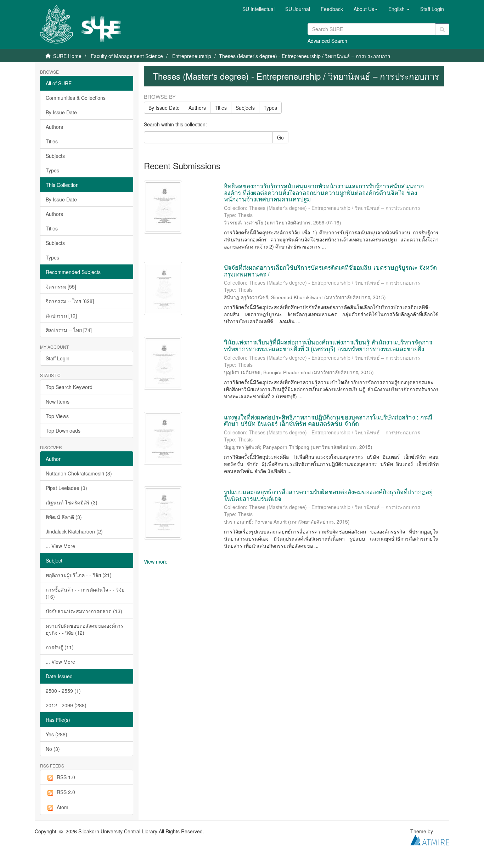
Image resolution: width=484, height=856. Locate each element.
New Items (57, 401)
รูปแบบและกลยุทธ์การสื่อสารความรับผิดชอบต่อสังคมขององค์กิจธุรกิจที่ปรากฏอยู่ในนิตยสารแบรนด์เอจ (328, 495)
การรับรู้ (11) (60, 647)
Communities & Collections (76, 97)
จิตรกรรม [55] (61, 286)
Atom (62, 807)
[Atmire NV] (429, 839)
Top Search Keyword (69, 386)
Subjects (55, 155)
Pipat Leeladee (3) (66, 487)
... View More (60, 545)
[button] (365, 9)
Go (280, 137)
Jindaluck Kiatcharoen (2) (74, 531)
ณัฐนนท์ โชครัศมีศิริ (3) (71, 502)
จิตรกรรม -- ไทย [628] (70, 300)
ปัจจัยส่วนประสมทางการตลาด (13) (84, 611)
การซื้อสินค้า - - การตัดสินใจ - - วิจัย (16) (85, 593)
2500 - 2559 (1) (63, 690)
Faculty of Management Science (127, 55)
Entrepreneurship (191, 55)
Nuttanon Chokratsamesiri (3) (79, 473)
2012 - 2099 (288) (66, 705)
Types (52, 170)
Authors (54, 126)
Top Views (57, 416)
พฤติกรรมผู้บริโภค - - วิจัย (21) (79, 574)
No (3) (53, 748)
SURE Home (67, 55)
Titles (52, 141)
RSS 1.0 (66, 777)
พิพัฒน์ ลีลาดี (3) (64, 516)
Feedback (332, 8)
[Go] (442, 29)
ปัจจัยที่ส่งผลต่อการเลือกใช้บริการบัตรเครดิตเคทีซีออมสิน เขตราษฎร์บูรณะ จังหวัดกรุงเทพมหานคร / (330, 270)
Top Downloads (63, 430)
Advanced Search (327, 40)
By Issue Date (61, 112)
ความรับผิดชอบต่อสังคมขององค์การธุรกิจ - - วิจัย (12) (84, 629)
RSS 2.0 (66, 791)
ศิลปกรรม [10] (61, 315)
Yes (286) (56, 734)
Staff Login (57, 358)
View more (156, 561)
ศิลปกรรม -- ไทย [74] (69, 329)
